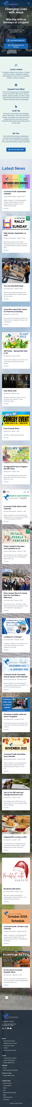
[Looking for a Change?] (16, 626)
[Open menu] (28, 3)
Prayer (5, 1068)
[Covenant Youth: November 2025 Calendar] (16, 744)
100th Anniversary (7, 1097)
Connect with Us (7, 1085)
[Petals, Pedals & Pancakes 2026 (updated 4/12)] (16, 536)
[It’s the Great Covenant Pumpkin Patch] (16, 959)
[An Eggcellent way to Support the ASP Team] (16, 455)
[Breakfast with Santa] (16, 872)
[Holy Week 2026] (16, 381)
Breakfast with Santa (12, 889)
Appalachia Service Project (10, 1043)
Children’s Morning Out (9, 1060)
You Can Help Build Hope (13, 286)
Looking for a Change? (13, 637)
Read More (6, 208)
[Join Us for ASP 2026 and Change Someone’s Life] (16, 784)
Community (6, 1099)
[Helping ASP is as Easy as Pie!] (16, 824)
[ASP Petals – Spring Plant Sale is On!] (16, 340)
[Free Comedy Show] (16, 419)
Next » (24, 997)
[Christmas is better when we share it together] (16, 704)
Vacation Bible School (8, 1062)
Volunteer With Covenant (9, 1050)
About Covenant (7, 1083)
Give (4, 1090)
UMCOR (5, 1048)
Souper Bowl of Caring (9, 1041)
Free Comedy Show (11, 428)
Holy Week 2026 (10, 391)
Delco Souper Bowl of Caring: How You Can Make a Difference (15, 595)
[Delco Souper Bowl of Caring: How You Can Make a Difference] (16, 579)
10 (19, 997)
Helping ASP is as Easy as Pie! (15, 837)
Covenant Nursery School (9, 1058)
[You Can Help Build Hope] (16, 270)
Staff (4, 1095)
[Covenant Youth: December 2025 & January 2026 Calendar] (16, 665)
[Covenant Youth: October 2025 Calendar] (16, 917)
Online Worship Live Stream (10, 1070)
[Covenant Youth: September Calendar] (16, 182)
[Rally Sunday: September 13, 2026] (16, 223)
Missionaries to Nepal (8, 1045)
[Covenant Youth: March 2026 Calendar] (16, 497)
